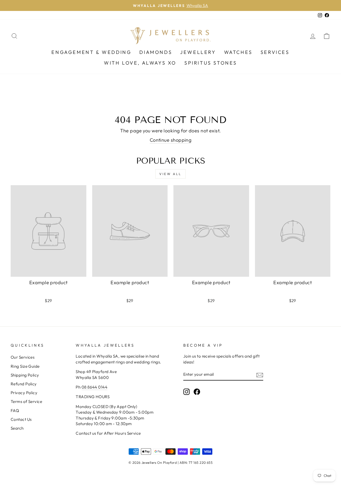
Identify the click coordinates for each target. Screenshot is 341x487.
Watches (238, 52)
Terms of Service (26, 401)
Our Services (22, 357)
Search (17, 428)
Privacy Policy (24, 392)
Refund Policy (24, 383)
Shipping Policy (25, 375)
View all (170, 174)
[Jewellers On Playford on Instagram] (186, 392)
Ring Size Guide (25, 366)
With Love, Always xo (140, 63)
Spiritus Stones (210, 63)
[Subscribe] (259, 374)
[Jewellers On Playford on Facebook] (197, 392)
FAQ (15, 410)
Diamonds (155, 52)
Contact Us (21, 419)
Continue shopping (171, 140)
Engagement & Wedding (91, 52)
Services (275, 52)
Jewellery (198, 52)
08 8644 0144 (94, 387)
